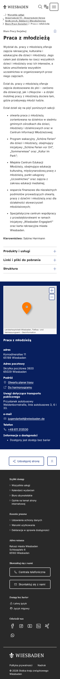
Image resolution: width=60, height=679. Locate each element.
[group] (30, 310)
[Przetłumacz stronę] (46, 7)
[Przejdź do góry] (52, 461)
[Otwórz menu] (54, 7)
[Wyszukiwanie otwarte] (40, 7)
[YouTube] (30, 626)
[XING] (47, 626)
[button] (30, 251)
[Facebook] (13, 626)
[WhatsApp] (13, 635)
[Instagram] (21, 626)
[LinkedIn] (39, 626)
